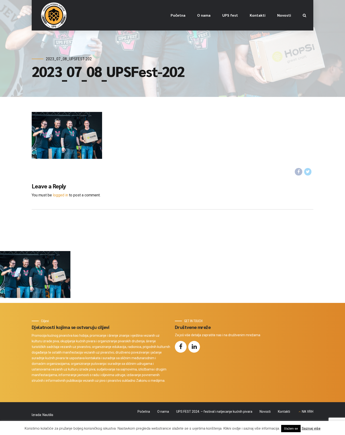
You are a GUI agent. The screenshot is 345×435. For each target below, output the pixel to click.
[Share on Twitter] (308, 172)
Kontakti (257, 15)
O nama (204, 15)
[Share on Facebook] (298, 172)
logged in (60, 195)
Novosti (284, 15)
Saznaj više (311, 428)
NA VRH (307, 411)
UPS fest (230, 15)
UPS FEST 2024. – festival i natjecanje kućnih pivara (214, 411)
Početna (178, 15)
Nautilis (47, 415)
